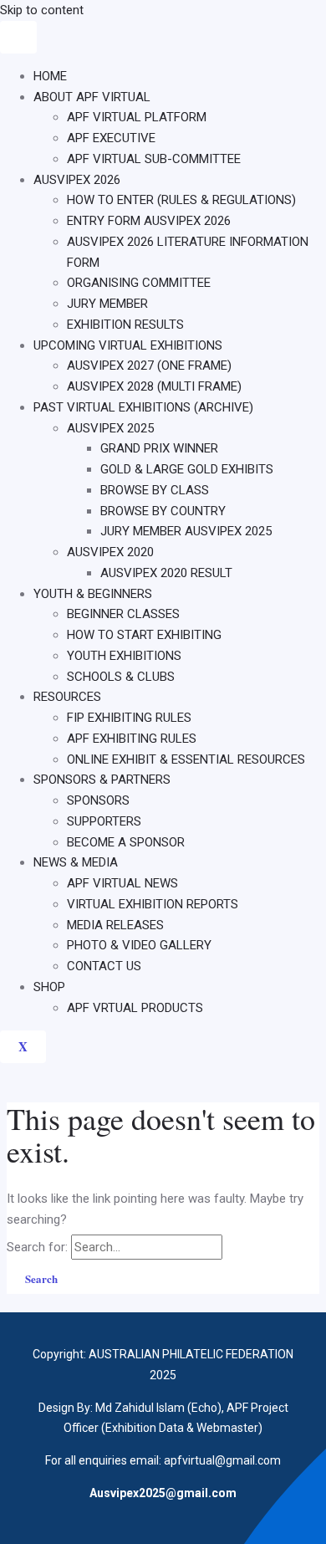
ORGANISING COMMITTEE (139, 282)
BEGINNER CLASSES (123, 613)
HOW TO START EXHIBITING (144, 634)
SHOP (49, 986)
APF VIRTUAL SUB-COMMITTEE (154, 158)
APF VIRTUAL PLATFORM (136, 117)
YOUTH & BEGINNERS (92, 593)
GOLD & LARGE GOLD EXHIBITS (186, 469)
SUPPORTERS (104, 821)
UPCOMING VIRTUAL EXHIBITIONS (127, 345)
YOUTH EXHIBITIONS (124, 655)
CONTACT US (104, 966)
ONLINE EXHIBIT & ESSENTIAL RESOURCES (186, 759)
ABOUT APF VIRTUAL (91, 97)
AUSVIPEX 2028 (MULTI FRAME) (154, 386)
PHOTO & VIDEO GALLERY (139, 945)
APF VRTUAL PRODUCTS (135, 1007)
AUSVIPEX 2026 (76, 179)
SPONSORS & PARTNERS (102, 779)
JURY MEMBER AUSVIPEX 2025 (186, 531)
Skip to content (42, 10)
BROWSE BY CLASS (154, 490)
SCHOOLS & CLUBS (121, 676)
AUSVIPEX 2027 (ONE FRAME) (149, 365)
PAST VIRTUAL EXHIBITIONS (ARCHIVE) (143, 407)
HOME (50, 76)
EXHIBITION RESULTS (125, 324)
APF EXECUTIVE (111, 138)
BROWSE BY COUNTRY (163, 511)
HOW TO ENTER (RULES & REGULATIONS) (181, 199)
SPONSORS (98, 800)
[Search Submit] (244, 1246)
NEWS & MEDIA (75, 862)
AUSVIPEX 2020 (110, 552)
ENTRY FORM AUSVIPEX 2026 (149, 220)
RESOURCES (67, 696)
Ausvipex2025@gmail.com (163, 1493)
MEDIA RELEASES (115, 925)
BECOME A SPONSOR (126, 842)
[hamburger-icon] (18, 37)
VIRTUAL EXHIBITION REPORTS (152, 904)
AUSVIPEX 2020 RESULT (166, 572)
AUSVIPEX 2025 (110, 428)
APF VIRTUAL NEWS (122, 883)
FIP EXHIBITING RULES (129, 717)
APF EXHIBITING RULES (131, 738)
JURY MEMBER (107, 303)
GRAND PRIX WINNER (159, 448)
